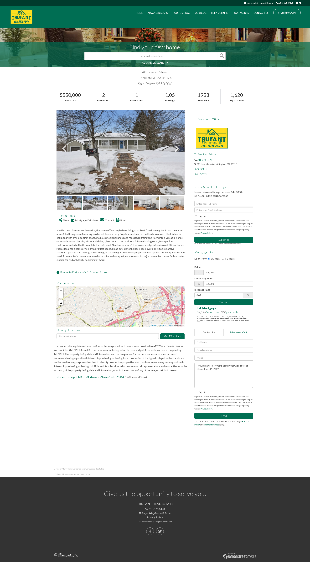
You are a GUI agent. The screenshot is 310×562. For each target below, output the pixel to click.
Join (293, 12)
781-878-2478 (286, 2)
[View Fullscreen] (60, 302)
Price (197, 267)
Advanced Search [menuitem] (158, 12)
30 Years (216, 258)
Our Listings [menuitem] (182, 12)
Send (224, 415)
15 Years (230, 258)
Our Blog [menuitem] (201, 12)
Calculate (224, 301)
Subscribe (223, 239)
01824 (120, 377)
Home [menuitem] (139, 12)
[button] (222, 56)
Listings (71, 377)
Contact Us (201, 168)
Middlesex (91, 377)
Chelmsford (107, 377)
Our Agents (201, 173)
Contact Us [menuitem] (261, 12)
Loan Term (200, 258)
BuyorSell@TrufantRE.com (259, 2)
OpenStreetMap (167, 325)
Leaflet (154, 325)
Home (60, 377)
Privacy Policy (206, 233)
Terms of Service (211, 424)
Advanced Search (154, 62)
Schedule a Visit (238, 332)
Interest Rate (202, 289)
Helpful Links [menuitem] (219, 12)
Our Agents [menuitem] (241, 12)
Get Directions (172, 336)
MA (80, 377)
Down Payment (203, 278)
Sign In (282, 12)
